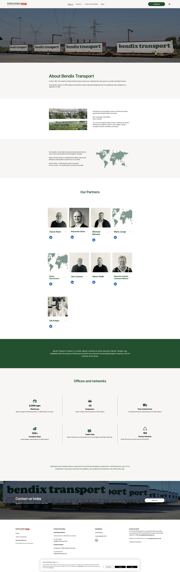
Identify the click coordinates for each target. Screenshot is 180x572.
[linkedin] (50, 237)
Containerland (99, 532)
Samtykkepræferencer (21, 540)
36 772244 (59, 539)
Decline (120, 566)
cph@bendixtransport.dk (60, 541)
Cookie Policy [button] (80, 566)
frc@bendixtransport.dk (60, 553)
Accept (131, 566)
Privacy (17, 533)
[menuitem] (70, 4)
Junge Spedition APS (100, 536)
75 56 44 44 (59, 551)
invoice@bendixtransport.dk (146, 535)
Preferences (108, 566)
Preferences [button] (51, 567)
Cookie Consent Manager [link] (47, 562)
